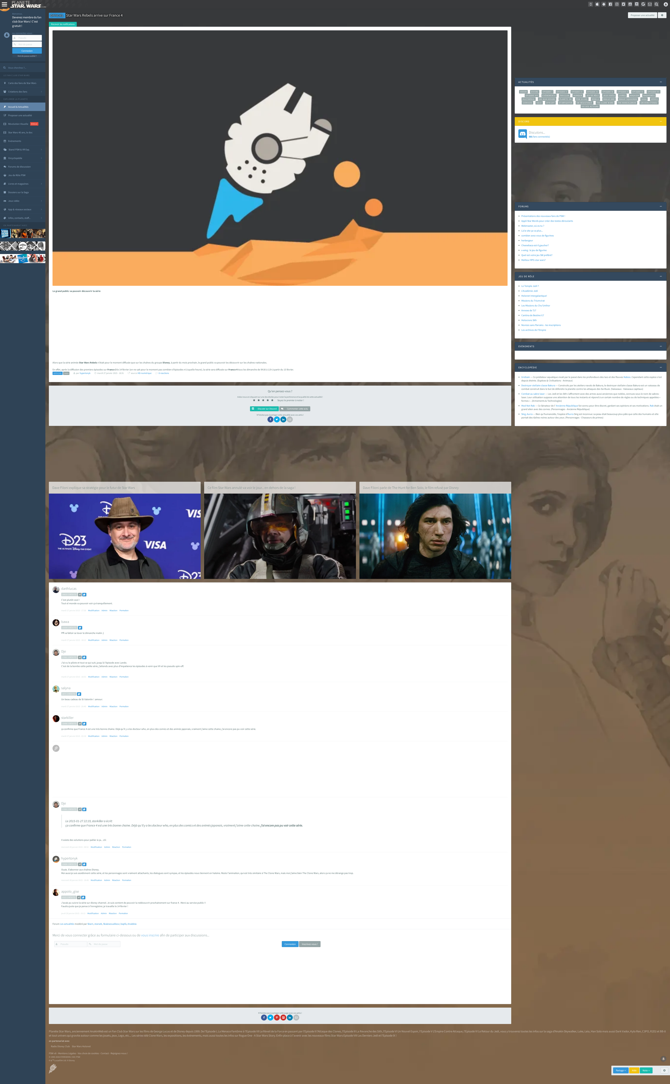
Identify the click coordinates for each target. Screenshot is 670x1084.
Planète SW (566, 99)
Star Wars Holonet (81, 1046)
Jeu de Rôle (592, 95)
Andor (523, 92)
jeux (114, 1035)
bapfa (123, 923)
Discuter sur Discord (267, 408)
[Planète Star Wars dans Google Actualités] (643, 4)
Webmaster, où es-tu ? (532, 225)
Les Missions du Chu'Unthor (535, 305)
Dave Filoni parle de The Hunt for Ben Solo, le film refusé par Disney (411, 487)
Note (645, 1070)
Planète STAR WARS (27, 4)
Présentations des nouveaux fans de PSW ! (543, 216)
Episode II (562, 92)
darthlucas (68, 588)
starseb (98, 923)
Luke (580, 1031)
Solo (539, 103)
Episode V (623, 92)
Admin (104, 610)
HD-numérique (144, 373)
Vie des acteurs (590, 106)
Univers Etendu (649, 103)
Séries (654, 99)
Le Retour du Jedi (488, 1031)
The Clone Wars (605, 103)
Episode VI (637, 92)
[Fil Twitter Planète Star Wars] (623, 4)
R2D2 (653, 1031)
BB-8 (663, 1031)
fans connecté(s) (539, 134)
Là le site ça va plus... (532, 230)
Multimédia (529, 99)
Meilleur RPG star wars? (533, 260)
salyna (65, 688)
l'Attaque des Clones (329, 1031)
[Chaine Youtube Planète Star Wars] (630, 4)
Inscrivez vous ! (310, 944)
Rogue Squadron (628, 99)
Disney (181, 1031)
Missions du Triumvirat (533, 300)
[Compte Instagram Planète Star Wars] (617, 4)
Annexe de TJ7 (528, 310)
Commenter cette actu (297, 408)
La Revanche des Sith (369, 1031)
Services (527, 103)
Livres (622, 95)
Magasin (634, 95)
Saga (643, 99)
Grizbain (525, 377)
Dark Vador (622, 1031)
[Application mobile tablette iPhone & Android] (590, 4)
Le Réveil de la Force (272, 1031)
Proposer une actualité (642, 15)
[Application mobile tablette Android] (604, 4)
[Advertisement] (277, 322)
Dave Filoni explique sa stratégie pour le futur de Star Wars (93, 487)
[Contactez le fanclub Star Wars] (650, 4)
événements (194, 1035)
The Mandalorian (627, 103)
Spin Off (550, 103)
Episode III (577, 92)
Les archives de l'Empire (533, 329)
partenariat (14, 225)
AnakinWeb (97, 1031)
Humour (578, 95)
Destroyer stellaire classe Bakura (538, 385)
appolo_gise (70, 891)
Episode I (547, 92)
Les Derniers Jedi (368, 1035)
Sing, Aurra (527, 414)
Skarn (90, 923)
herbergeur (527, 240)
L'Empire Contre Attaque (448, 1031)
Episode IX (607, 92)
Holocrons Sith (529, 320)
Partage (620, 1070)
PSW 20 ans (581, 99)
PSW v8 (52, 1053)
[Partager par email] (290, 419)
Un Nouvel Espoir (407, 1031)
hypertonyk (69, 858)
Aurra (571, 414)
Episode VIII (532, 95)
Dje (63, 651)
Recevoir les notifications (63, 24)
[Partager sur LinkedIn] (283, 419)
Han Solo (596, 1031)
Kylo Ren (635, 1031)
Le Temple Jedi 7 (530, 286)
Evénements (549, 95)
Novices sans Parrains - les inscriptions (541, 325)
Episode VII (653, 92)
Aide (634, 1070)
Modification (93, 610)
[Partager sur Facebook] (270, 419)
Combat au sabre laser (533, 393)
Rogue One (609, 99)
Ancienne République (567, 405)
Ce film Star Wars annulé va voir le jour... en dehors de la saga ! (251, 487)
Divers (534, 92)
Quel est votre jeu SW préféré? (536, 255)
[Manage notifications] (663, 1059)
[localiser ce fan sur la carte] (80, 594)
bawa (65, 621)
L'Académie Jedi (529, 290)
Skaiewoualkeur (111, 923)
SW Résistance (584, 103)
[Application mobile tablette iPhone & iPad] (597, 4)
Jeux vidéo (609, 95)
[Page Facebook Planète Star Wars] (610, 4)
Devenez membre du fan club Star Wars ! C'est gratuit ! (26, 21)
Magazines (649, 95)
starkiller (67, 717)
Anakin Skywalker (565, 1031)
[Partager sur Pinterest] (277, 1017)
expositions (174, 1035)
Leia (587, 1031)
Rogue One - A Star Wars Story (257, 1035)
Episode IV (592, 92)
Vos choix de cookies (88, 1053)
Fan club (564, 95)
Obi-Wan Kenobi (547, 99)
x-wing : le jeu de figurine (534, 250)
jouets (107, 1035)
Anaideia (132, 923)
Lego (121, 1035)
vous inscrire (150, 935)
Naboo (627, 377)
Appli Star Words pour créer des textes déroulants (547, 220)
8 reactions (164, 373)
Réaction (113, 610)
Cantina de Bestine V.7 (532, 315)
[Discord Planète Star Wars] (636, 4)
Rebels (595, 99)
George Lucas (162, 1031)
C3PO (645, 1031)
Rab (652, 405)
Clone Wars (155, 1035)
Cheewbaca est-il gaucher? (535, 245)
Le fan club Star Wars (16, 75)
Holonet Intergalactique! (534, 295)
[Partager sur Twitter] (277, 419)
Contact (105, 1053)
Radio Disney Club (60, 1046)
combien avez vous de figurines (537, 235)
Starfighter (565, 103)
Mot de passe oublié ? (27, 56)
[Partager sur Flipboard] (283, 1017)
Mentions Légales (67, 1053)
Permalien (124, 610)
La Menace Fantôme (230, 1031)
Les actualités (67, 923)
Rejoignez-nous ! (119, 1053)
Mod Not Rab (528, 405)
